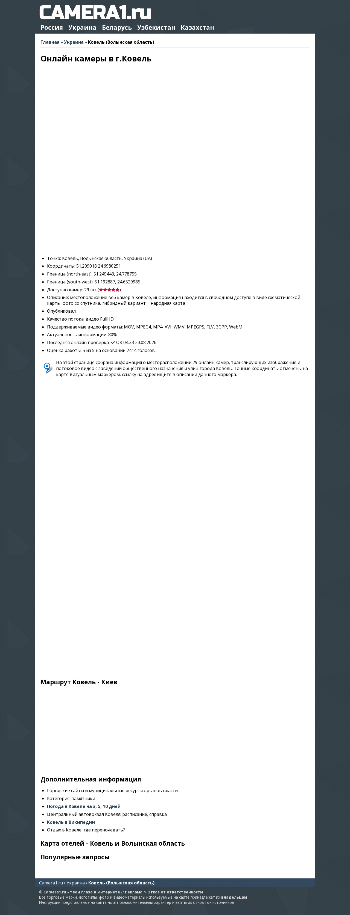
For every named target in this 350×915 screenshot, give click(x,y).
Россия (51, 27)
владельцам (234, 897)
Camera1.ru (51, 883)
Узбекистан (156, 27)
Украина (82, 27)
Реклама (133, 892)
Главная (50, 42)
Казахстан (197, 27)
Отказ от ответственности (175, 892)
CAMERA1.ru (95, 12)
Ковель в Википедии (71, 822)
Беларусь (117, 27)
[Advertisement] (175, 213)
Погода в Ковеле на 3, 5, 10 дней (84, 806)
